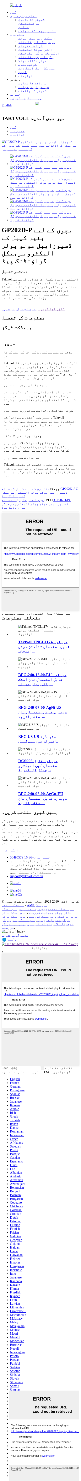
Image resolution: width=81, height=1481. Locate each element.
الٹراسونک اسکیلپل (35, 49)
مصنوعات (17, 34)
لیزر (22, 72)
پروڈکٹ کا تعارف (32, 83)
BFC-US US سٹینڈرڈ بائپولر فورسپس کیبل (38, 738)
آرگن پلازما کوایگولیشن (38, 53)
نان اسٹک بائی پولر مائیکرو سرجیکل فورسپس (40, 914)
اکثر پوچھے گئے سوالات (37, 31)
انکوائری (10, 850)
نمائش (23, 27)
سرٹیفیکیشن (28, 23)
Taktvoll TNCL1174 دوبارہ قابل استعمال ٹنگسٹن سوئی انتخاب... (43, 646)
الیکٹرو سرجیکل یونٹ (36, 38)
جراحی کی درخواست (33, 87)
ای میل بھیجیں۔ (15, 935)
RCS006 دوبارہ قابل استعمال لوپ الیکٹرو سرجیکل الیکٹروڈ (38, 765)
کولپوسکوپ (27, 64)
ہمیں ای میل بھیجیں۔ (19, 309)
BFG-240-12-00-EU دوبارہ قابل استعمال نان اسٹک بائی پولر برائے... (42, 679)
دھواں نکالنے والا (33, 61)
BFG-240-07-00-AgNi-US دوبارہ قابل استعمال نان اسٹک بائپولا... (42, 712)
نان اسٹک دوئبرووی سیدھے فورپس (46, 909)
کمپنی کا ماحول (31, 19)
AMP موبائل (37, 905)
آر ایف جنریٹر (30, 46)
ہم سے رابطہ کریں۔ (26, 98)
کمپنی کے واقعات (32, 91)
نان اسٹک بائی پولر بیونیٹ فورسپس (37, 910)
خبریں (15, 94)
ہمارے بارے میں (23, 16)
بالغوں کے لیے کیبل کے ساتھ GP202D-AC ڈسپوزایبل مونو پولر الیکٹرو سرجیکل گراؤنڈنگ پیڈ (40, 492)
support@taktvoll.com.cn (26, 876)
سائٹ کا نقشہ (13, 905)
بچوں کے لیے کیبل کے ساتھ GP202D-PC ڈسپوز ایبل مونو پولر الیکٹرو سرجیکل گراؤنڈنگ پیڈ (36, 503)
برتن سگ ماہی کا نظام (36, 42)
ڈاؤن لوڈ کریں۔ (51, 309)
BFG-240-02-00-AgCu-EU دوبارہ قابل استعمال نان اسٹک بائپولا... (42, 798)
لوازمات (25, 76)
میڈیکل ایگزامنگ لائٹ (36, 68)
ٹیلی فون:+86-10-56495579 (30, 857)
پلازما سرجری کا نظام (36, 57)
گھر (13, 12)
